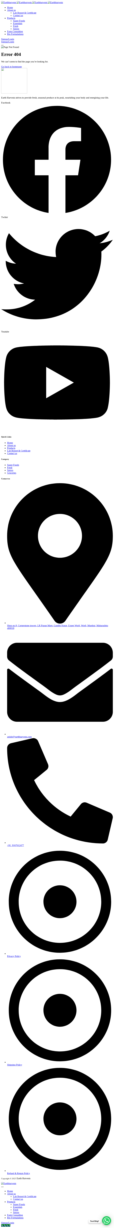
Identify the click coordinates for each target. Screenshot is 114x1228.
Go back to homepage (11, 66)
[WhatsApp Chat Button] (106, 1220)
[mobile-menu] (2, 45)
